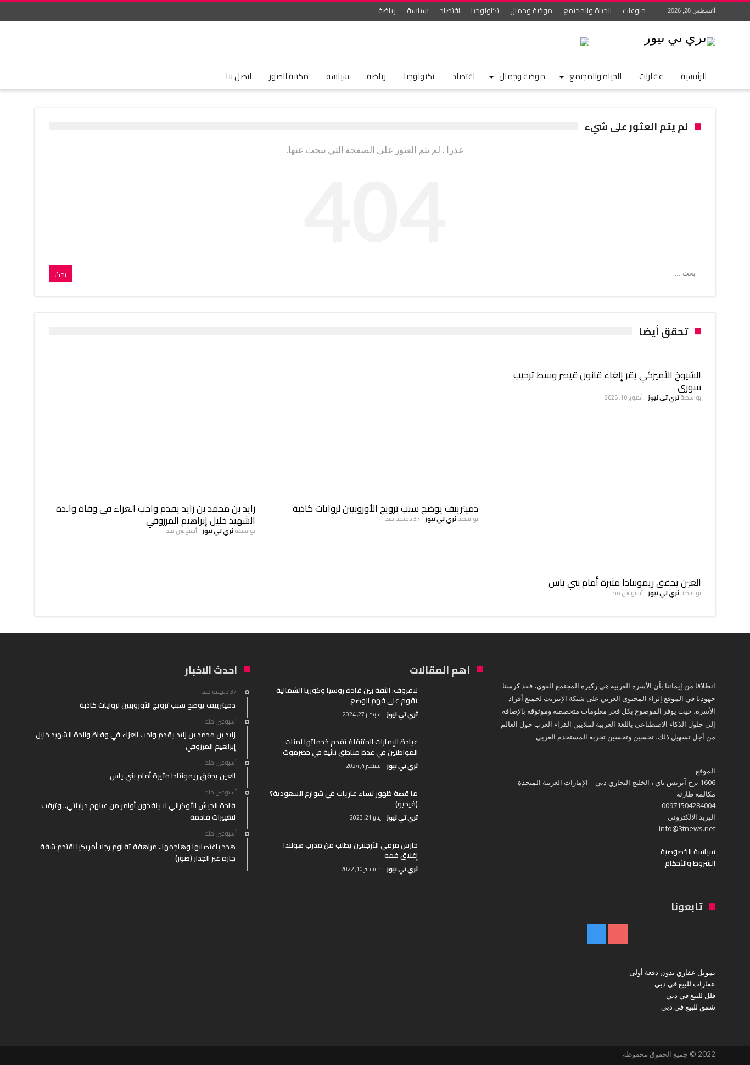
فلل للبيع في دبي (690, 995)
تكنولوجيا (485, 10)
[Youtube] (65, 11)
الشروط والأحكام (690, 863)
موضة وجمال (531, 10)
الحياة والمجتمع (587, 10)
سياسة (418, 10)
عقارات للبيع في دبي (684, 984)
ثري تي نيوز (663, 397)
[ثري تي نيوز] (679, 37)
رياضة (387, 10)
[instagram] (44, 11)
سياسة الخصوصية (688, 851)
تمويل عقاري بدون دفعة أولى (672, 972)
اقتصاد (450, 10)
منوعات (634, 10)
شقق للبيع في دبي (688, 1007)
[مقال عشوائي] (74, 76)
